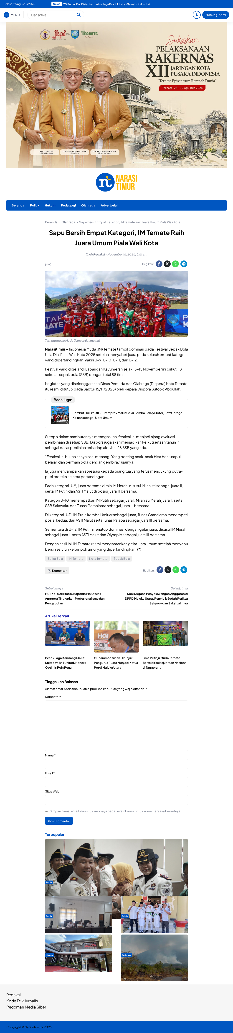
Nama (50, 755)
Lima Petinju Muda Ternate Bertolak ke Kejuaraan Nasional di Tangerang (165, 662)
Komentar (53, 697)
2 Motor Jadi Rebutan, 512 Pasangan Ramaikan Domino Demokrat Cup (108, 4)
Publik (49, 882)
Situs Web (52, 791)
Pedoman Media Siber (26, 1006)
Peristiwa (126, 955)
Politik (34, 205)
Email (50, 773)
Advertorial (109, 205)
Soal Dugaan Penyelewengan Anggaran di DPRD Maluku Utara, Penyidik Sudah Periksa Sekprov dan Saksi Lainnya (156, 598)
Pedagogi (68, 205)
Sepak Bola (122, 558)
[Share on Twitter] (167, 263)
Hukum (50, 205)
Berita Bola (55, 558)
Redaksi (13, 994)
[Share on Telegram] (183, 263)
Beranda (18, 205)
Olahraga (88, 205)
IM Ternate (76, 558)
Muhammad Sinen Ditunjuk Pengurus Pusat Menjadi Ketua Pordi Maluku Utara (116, 662)
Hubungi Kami (216, 15)
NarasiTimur (33, 1027)
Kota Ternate (98, 558)
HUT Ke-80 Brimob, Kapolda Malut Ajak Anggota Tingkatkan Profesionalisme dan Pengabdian (75, 598)
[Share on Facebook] (159, 263)
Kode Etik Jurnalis (22, 1000)
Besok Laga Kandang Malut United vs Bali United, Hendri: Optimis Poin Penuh (65, 662)
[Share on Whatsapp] (175, 263)
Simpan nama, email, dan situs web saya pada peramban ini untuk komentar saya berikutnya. (115, 811)
